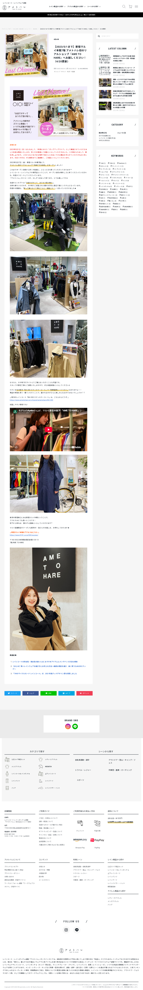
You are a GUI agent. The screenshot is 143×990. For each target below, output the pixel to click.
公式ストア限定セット (18, 759)
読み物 (35, 29)
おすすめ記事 (104, 136)
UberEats (122, 163)
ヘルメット (104, 180)
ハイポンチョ (117, 178)
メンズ (126, 180)
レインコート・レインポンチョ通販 (16, 959)
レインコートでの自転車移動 (102, 970)
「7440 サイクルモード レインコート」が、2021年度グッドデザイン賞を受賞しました (45, 673)
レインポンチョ (106, 186)
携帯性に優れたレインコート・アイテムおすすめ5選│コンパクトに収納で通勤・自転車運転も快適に (124, 70)
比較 (123, 198)
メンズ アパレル (16, 766)
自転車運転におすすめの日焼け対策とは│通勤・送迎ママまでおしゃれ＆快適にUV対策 (124, 105)
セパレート (104, 175)
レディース (120, 186)
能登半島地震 (105, 206)
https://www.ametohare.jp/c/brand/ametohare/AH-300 (31, 400)
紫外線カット (105, 204)
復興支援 (112, 192)
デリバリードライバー (120, 175)
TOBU (112, 163)
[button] (124, 7)
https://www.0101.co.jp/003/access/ (24, 535)
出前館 (115, 189)
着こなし (112, 201)
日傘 (102, 198)
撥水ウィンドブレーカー (108, 195)
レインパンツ (16, 781)
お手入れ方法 (104, 140)
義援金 (117, 204)
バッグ (14, 788)
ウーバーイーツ (117, 166)
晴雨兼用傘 (48, 766)
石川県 (123, 201)
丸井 (130, 186)
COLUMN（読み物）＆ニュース (21, 29)
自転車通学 (104, 209)
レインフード (119, 183)
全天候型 (104, 189)
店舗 (102, 192)
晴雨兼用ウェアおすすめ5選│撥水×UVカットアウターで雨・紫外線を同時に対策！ (124, 58)
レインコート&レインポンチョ (21, 774)
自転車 (117, 206)
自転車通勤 (128, 206)
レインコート (105, 183)
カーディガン (105, 169)
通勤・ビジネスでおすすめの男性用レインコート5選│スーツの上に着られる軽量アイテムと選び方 (124, 82)
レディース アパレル (51, 759)
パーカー (129, 178)
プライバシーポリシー (115, 985)
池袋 (102, 201)
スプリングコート (118, 172)
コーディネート (119, 169)
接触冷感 (123, 192)
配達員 (124, 209)
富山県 (124, 189)
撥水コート (125, 195)
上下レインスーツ (50, 774)
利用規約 (125, 985)
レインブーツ (49, 781)
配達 (115, 209)
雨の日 (103, 212)
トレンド (104, 178)
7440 (103, 163)
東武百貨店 (113, 198)
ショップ (104, 172)
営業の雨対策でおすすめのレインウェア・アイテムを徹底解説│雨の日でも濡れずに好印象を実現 (124, 93)
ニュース (121, 133)
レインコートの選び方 (107, 138)
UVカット (104, 166)
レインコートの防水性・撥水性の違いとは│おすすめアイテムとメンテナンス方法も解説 (45, 662)
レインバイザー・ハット (52, 788)
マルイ (116, 180)
